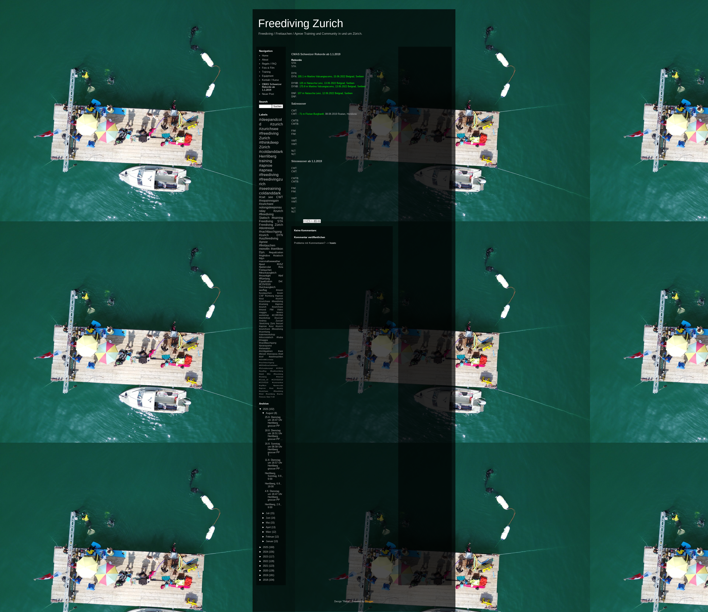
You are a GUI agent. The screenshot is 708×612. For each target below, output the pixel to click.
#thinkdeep (269, 142)
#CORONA (277, 315)
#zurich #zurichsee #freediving (271, 128)
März (269, 531)
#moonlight (265, 275)
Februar (270, 536)
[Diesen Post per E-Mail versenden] (305, 221)
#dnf (280, 275)
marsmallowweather (269, 261)
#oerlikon (277, 248)
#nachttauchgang (270, 231)
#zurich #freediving (271, 212)
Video (280, 309)
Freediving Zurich (300, 23)
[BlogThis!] (308, 221)
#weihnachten (276, 356)
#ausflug (262, 371)
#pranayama (265, 345)
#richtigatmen (266, 351)
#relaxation (264, 348)
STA (280, 221)
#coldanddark (271, 151)
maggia (263, 312)
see (270, 197)
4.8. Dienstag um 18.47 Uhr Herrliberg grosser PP (273, 495)
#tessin (262, 354)
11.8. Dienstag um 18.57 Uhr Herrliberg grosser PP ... (274, 464)
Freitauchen (265, 270)
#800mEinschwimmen (268, 365)
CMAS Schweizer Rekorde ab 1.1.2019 (272, 87)
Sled (268, 397)
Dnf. (281, 281)
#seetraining (270, 188)
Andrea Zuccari (271, 320)
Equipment (267, 76)
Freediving (266, 221)
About (265, 59)
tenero (280, 312)
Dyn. (262, 252)
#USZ (280, 264)
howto (333, 243)
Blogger (369, 601)
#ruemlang (270, 394)
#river (261, 394)
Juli (268, 513)
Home (265, 55)
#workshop (264, 318)
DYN (280, 235)
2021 (266, 565)
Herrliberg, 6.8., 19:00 (273, 485)
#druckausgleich (267, 272)
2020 (266, 570)
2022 (266, 561)
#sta (280, 267)
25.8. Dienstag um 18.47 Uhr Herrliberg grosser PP (273, 421)
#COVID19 (264, 284)
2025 (266, 547)
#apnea (265, 170)
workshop (264, 315)
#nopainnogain (269, 200)
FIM (271, 309)
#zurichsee (266, 203)
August (270, 413)
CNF (261, 296)
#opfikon (262, 385)
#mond (262, 309)
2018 (266, 579)
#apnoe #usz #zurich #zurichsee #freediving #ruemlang (271, 329)
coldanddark (270, 193)
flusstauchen (265, 293)
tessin (280, 293)
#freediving (269, 174)
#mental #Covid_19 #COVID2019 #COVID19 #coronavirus (271, 379)
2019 (266, 575)
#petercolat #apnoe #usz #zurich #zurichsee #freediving (271, 388)
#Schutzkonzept (266, 368)
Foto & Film (268, 67)
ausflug (263, 290)
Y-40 (273, 397)
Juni (268, 517)
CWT (279, 197)
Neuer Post (268, 94)
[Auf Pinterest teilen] (319, 221)
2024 (266, 551)
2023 (266, 556)
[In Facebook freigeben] (315, 221)
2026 (266, 409)
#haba (280, 337)
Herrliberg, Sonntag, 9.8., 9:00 (274, 476)
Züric (272, 323)
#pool (262, 264)
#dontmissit (266, 228)
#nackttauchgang (267, 343)
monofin (264, 248)
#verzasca (272, 354)
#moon (279, 290)
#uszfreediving (268, 238)
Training (266, 71)
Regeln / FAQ (269, 63)
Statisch (264, 217)
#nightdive (264, 255)
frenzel (279, 323)
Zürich (264, 147)
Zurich (264, 138)
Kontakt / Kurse (270, 80)
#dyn (261, 258)
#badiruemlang (276, 371)
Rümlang (269, 296)
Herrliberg (267, 156)
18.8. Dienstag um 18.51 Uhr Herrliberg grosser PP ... (274, 434)
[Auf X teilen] (312, 221)
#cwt (262, 197)
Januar (270, 541)
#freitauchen (267, 245)
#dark (261, 374)
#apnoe (265, 165)
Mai (268, 522)
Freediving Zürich (271, 224)
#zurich (264, 235)
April (268, 527)
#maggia (263, 340)
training (265, 161)
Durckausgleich (267, 287)
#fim (268, 374)
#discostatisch (266, 337)
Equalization (265, 281)
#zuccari (279, 318)
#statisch (278, 255)
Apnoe (263, 241)
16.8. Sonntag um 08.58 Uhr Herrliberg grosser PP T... (273, 449)
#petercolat (265, 267)
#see (280, 351)
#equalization (276, 252)
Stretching (264, 323)
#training (277, 217)
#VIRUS (279, 368)
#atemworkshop (267, 334)
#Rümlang (264, 278)
